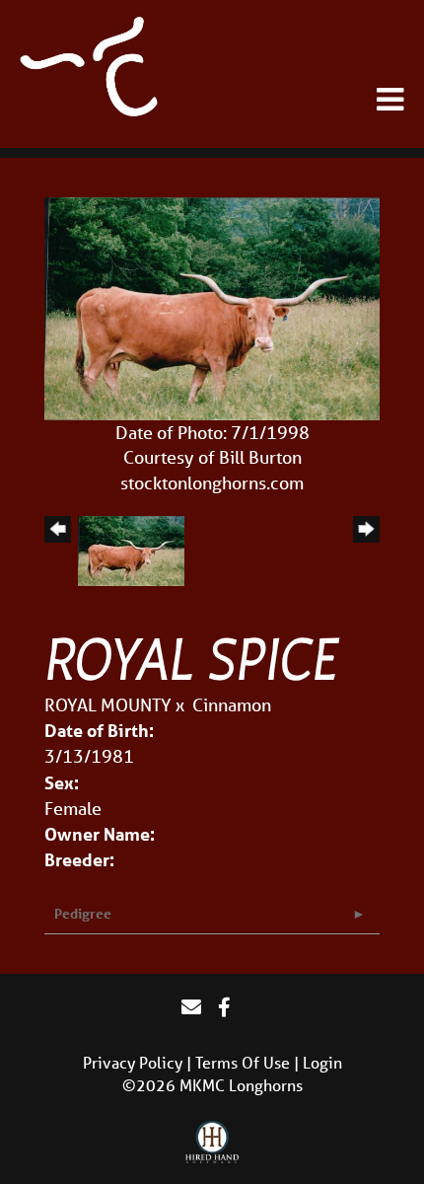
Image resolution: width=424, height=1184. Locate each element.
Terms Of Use (242, 1062)
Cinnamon (231, 704)
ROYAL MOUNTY (108, 704)
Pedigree (82, 913)
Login (322, 1062)
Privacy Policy (132, 1062)
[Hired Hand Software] (212, 1142)
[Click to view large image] (212, 307)
